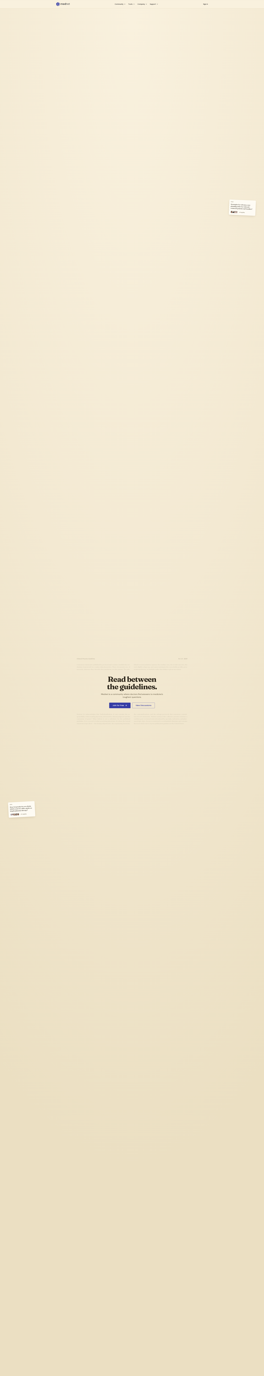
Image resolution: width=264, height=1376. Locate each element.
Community (119, 4)
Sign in (205, 4)
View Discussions (143, 705)
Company (141, 4)
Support (153, 4)
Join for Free (118, 705)
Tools (130, 4)
